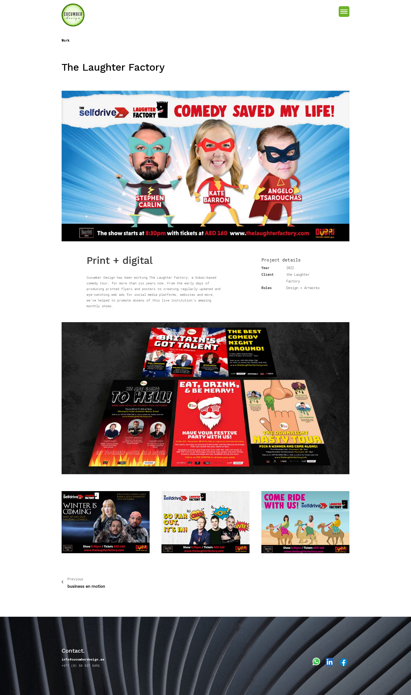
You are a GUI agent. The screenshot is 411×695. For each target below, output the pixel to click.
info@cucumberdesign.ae (83, 659)
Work (65, 40)
